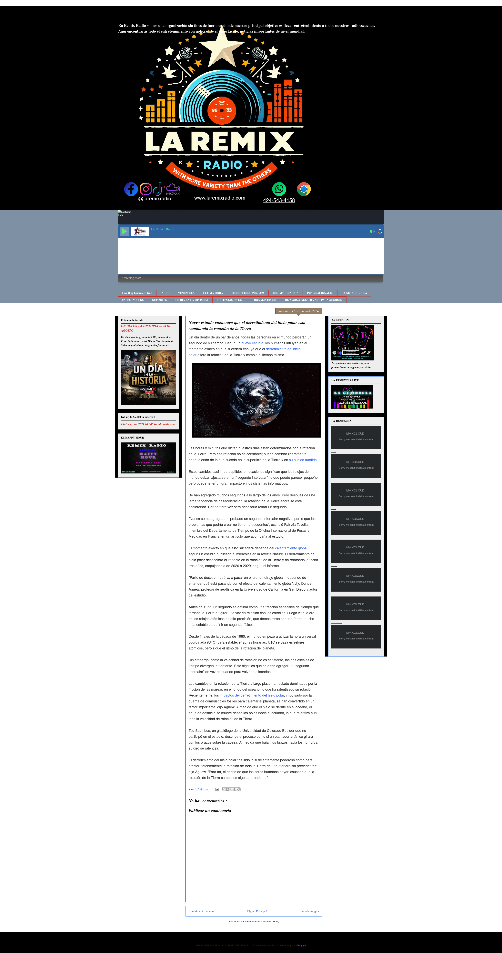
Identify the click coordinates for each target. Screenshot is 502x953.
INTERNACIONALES (320, 293)
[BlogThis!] (227, 789)
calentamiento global (291, 547)
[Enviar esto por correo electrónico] (224, 789)
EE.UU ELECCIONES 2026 (247, 293)
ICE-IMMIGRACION (285, 293)
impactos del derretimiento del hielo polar (252, 695)
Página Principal (257, 911)
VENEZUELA (186, 293)
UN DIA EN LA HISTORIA (191, 300)
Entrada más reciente (201, 911)
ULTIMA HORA (213, 293)
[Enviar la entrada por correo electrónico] (216, 789)
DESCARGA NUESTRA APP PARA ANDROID (313, 300)
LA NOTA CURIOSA (354, 293)
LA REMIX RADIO (150, 15)
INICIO (165, 293)
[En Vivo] (124, 231)
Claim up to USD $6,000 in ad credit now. (148, 424)
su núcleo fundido (303, 459)
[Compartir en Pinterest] (239, 789)
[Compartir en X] (231, 789)
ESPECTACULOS (133, 300)
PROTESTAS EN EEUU (231, 300)
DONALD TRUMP (265, 300)
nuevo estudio (252, 342)
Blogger (301, 945)
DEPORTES (159, 300)
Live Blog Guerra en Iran (137, 293)
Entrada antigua (309, 911)
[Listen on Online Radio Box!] (380, 231)
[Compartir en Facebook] (235, 789)
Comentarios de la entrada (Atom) (261, 921)
